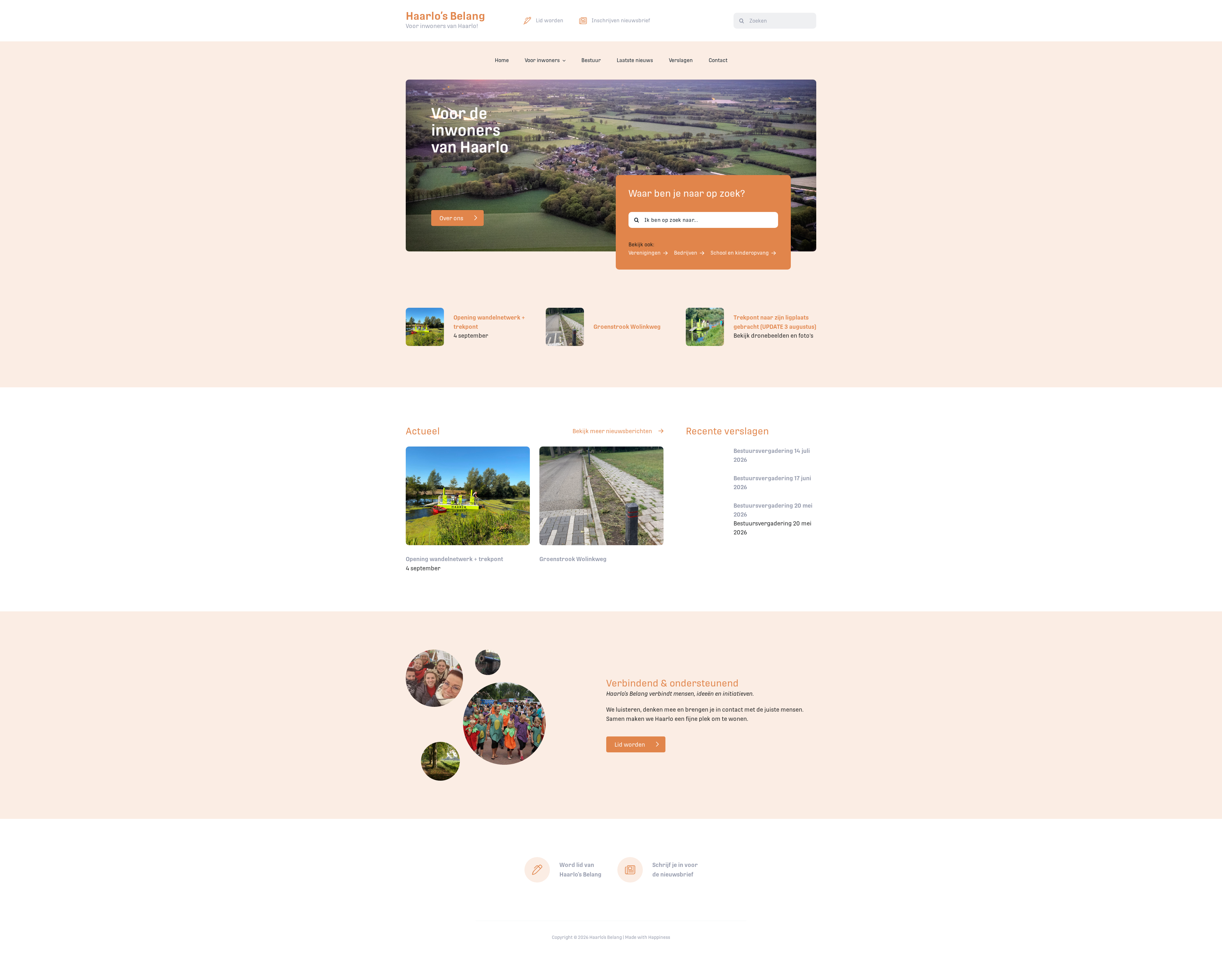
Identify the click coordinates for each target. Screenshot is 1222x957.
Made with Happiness (647, 937)
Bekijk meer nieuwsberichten (612, 431)
